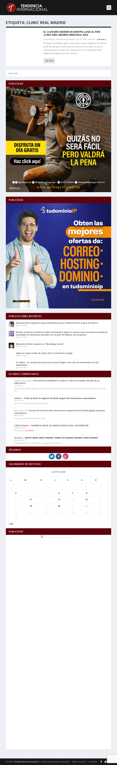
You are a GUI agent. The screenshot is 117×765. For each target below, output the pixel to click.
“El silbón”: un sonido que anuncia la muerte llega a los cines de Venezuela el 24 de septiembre (57, 363)
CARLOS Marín (21, 425)
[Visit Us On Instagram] (65, 459)
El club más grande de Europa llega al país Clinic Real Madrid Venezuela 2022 (72, 33)
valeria (17, 398)
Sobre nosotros (79, 761)
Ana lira (18, 437)
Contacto (93, 761)
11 (31, 499)
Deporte (91, 39)
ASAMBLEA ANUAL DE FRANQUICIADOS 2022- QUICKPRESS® (59, 425)
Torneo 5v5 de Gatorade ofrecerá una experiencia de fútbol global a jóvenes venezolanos (59, 411)
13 (59, 499)
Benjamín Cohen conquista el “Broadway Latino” (40, 344)
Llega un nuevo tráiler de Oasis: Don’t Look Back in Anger (44, 353)
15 (86, 499)
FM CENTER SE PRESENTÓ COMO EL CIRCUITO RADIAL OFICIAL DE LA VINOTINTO (57, 382)
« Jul (11, 523)
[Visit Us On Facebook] (58, 459)
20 (59, 506)
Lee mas (49, 60)
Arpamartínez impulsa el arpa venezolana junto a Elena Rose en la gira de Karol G (57, 322)
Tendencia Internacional (65, 39)
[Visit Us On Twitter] (51, 459)
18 (31, 506)
